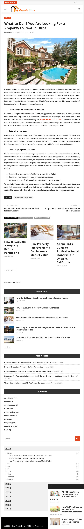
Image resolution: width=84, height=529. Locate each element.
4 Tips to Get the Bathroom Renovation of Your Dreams (62, 209)
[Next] (9, 347)
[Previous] (6, 347)
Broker (7, 401)
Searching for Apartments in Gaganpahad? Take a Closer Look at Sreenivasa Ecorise (46, 328)
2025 (8, 483)
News (6, 419)
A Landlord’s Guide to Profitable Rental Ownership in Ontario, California (68, 253)
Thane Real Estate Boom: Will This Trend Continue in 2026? (43, 337)
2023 (8, 492)
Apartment (8, 398)
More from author (25, 218)
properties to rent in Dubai (23, 198)
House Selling (9, 412)
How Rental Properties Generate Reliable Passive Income (42, 298)
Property (7, 18)
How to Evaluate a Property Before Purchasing (37, 308)
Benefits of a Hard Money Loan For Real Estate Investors (21, 209)
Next (12, 270)
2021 (8, 500)
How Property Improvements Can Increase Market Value (40, 249)
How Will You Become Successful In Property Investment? (72, 509)
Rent (6, 430)
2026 (8, 448)
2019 (8, 509)
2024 (8, 488)
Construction (9, 405)
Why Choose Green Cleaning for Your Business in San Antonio (64, 495)
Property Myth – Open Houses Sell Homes (72, 520)
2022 (8, 496)
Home (6, 408)
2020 (8, 504)
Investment (9, 416)
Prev (7, 270)
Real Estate (9, 426)
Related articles (11, 218)
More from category (42, 218)
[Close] (50, 486)
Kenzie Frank (8, 33)
